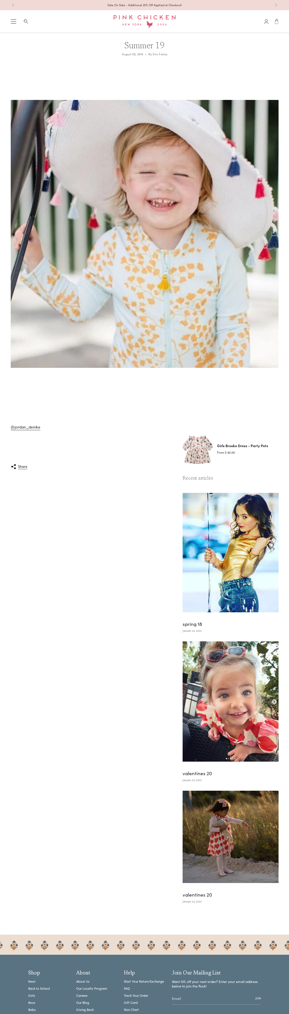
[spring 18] (231, 552)
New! (32, 981)
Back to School (39, 988)
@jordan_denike (25, 427)
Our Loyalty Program (91, 988)
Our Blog (82, 1002)
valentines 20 (197, 773)
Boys (31, 1002)
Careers (81, 995)
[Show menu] (13, 21)
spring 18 (192, 624)
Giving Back (85, 1010)
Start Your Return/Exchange (144, 981)
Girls (31, 995)
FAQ (127, 988)
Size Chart (131, 1010)
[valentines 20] (231, 701)
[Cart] (277, 21)
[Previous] (13, 5)
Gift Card (131, 1002)
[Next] (276, 5)
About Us (82, 981)
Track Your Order (136, 995)
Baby (32, 1010)
